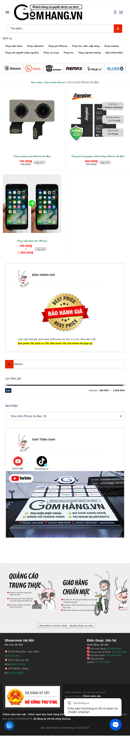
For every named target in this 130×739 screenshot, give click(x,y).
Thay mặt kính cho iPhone (32, 241)
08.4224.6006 (114, 648)
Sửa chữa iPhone (55, 82)
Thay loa (68, 52)
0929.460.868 (12, 655)
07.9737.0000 (102, 662)
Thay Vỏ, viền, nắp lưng (86, 46)
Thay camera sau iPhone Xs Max (32, 156)
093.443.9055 (119, 652)
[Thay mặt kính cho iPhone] (32, 203)
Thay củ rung (51, 52)
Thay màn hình (13, 46)
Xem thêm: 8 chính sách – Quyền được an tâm (66, 625)
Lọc (8, 390)
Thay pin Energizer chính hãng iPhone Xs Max (98, 156)
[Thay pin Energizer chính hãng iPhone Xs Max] (98, 119)
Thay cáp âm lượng (89, 52)
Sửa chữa (36, 82)
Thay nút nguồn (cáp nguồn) (22, 52)
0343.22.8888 (15, 673)
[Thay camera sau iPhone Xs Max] (32, 119)
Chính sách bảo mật (14, 714)
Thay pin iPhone (57, 46)
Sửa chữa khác (114, 52)
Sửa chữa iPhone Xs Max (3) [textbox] (64, 416)
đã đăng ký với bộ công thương (51, 718)
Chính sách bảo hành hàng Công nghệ (50, 714)
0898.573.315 (17, 664)
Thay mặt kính (35, 46)
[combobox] (65, 416)
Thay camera (111, 46)
